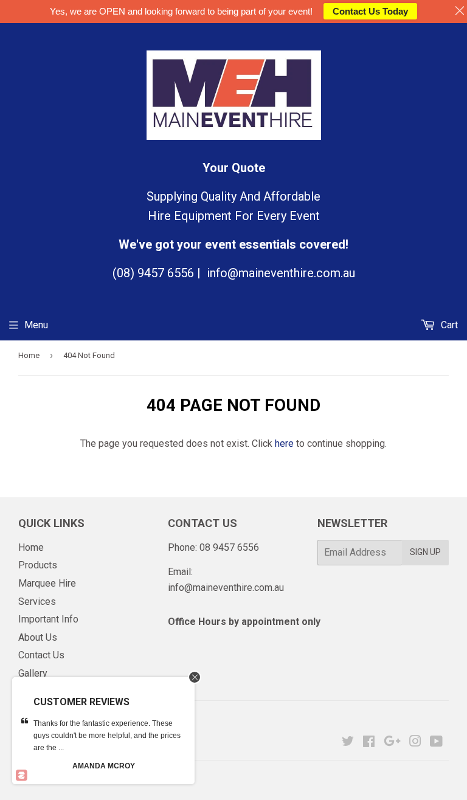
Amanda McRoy (103, 766)
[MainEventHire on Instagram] (415, 742)
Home (29, 355)
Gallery (32, 673)
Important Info (48, 619)
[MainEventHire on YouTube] (436, 742)
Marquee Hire (47, 583)
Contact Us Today (370, 11)
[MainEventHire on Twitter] (348, 742)
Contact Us (41, 655)
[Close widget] (194, 677)
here (284, 443)
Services (37, 601)
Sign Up (425, 552)
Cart (448, 325)
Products (37, 565)
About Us (37, 637)
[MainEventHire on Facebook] (368, 742)
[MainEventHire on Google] (392, 742)
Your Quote (233, 167)
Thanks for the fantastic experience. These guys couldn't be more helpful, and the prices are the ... (107, 735)
